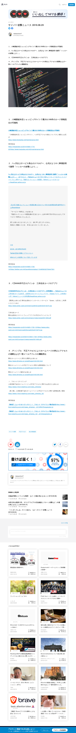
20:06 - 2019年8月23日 (18, 249)
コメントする (62, 536)
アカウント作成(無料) (59, 730)
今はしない (46, 730)
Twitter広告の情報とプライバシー (21, 253)
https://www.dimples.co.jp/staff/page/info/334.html (25, 368)
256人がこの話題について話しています (23, 257)
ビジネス (11, 22)
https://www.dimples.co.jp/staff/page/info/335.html (25, 375)
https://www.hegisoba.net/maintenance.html (23, 140)
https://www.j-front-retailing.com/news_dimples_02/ (26, 393)
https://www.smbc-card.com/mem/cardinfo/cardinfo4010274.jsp (30, 306)
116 (11, 245)
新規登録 (71, 4)
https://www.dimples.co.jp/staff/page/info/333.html (25, 361)
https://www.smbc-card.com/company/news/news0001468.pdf (29, 318)
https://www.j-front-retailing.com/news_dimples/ (24, 387)
